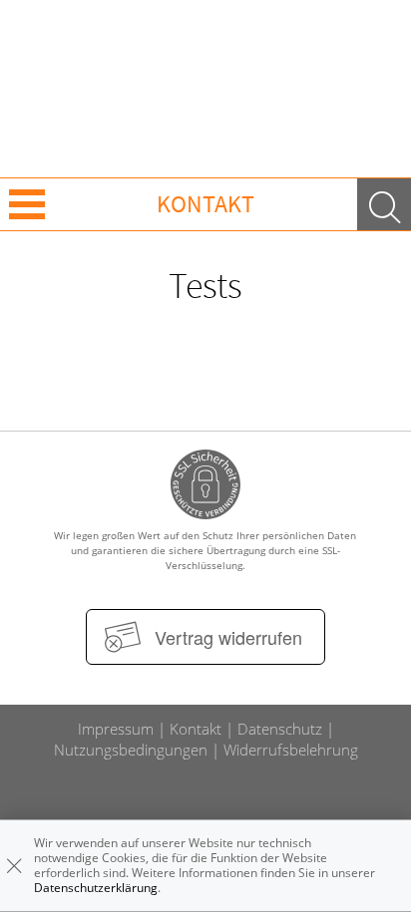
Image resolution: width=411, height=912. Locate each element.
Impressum (116, 729)
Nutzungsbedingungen (130, 750)
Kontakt (195, 729)
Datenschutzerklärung (96, 887)
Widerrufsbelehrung (290, 750)
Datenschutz (279, 729)
